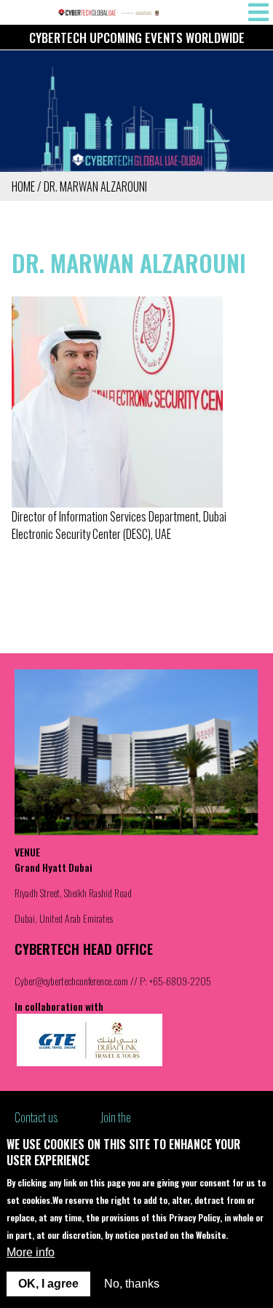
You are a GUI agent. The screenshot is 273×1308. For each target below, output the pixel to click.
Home (23, 186)
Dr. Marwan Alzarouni (95, 186)
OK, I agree (48, 1283)
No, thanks (131, 1283)
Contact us (36, 1117)
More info (31, 1252)
